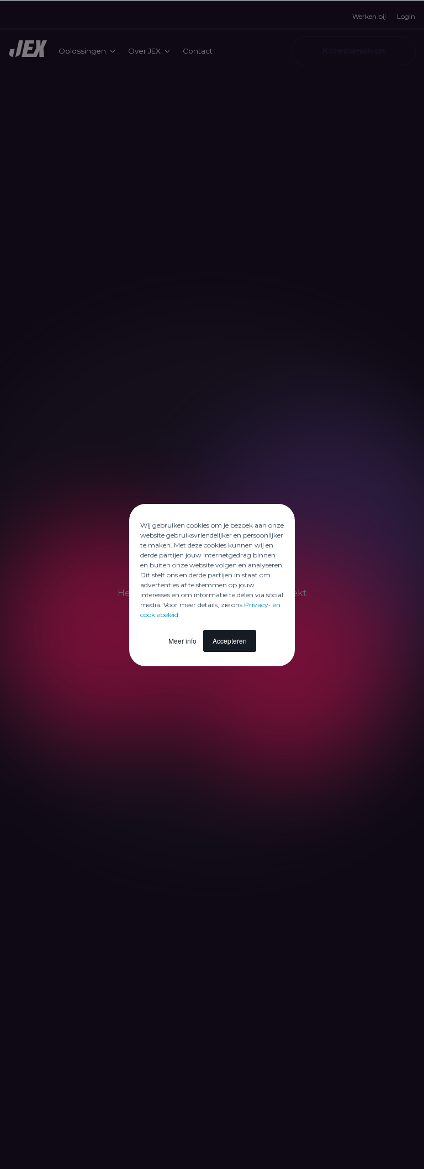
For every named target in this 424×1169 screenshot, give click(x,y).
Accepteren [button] (230, 640)
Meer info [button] (182, 640)
